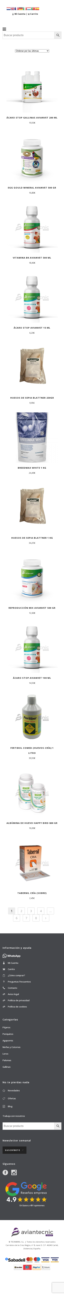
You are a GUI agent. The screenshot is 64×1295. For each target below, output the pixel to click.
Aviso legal (13, 994)
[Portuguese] (33, 8)
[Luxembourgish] (29, 8)
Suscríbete (12, 1150)
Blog (10, 1106)
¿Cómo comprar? (16, 975)
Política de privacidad (19, 1000)
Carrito (11, 969)
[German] (21, 8)
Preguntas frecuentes (19, 981)
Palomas (7, 1060)
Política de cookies (17, 1006)
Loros (5, 1053)
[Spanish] (37, 8)
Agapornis (8, 1040)
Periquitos (8, 1033)
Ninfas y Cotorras (11, 1047)
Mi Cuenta (13, 962)
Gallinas (7, 1066)
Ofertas (12, 1098)
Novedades (14, 1090)
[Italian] (25, 8)
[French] (17, 8)
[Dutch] (8, 8)
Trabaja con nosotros (14, 1115)
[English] (13, 8)
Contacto (12, 987)
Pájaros (6, 1027)
